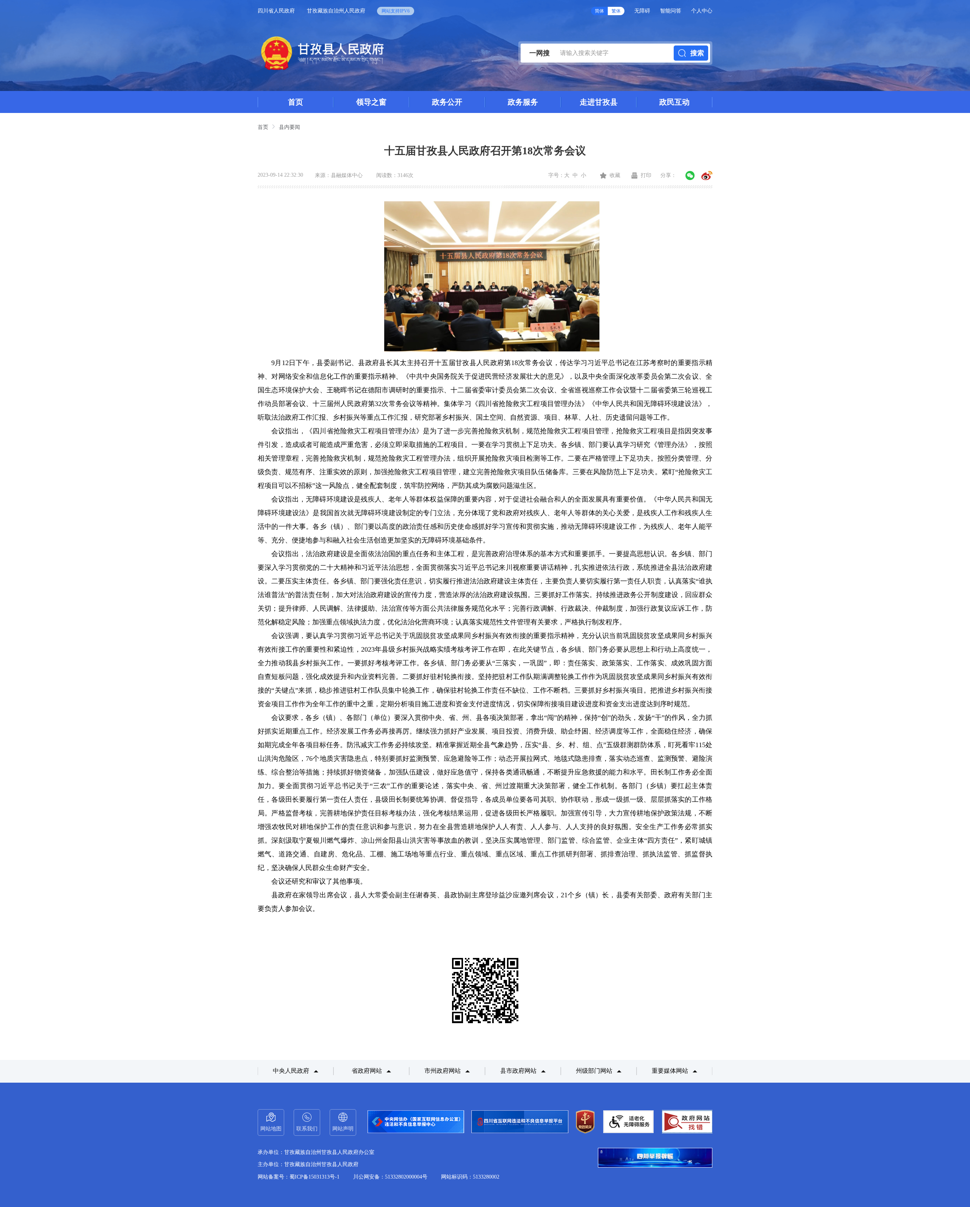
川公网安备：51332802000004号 (390, 1177)
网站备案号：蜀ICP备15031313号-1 (299, 1177)
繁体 (616, 11)
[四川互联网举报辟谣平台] (655, 1158)
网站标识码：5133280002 (470, 1177)
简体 (599, 11)
